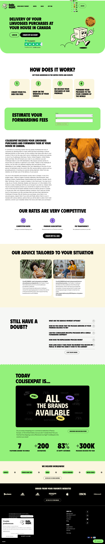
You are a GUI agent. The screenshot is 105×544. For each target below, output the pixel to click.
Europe (6, 472)
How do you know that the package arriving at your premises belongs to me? (70, 327)
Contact (68, 519)
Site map (68, 533)
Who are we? (69, 513)
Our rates (68, 517)
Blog (42, 6)
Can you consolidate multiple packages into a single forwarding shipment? (70, 334)
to (56, 118)
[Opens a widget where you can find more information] (98, 541)
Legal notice (69, 526)
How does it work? (23, 6)
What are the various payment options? (64, 320)
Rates (34, 6)
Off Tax (50, 6)
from (57, 113)
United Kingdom (68, 472)
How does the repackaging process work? (66, 340)
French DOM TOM (27, 472)
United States (91, 472)
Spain (47, 472)
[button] (72, 320)
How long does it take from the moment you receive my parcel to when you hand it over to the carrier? (71, 346)
